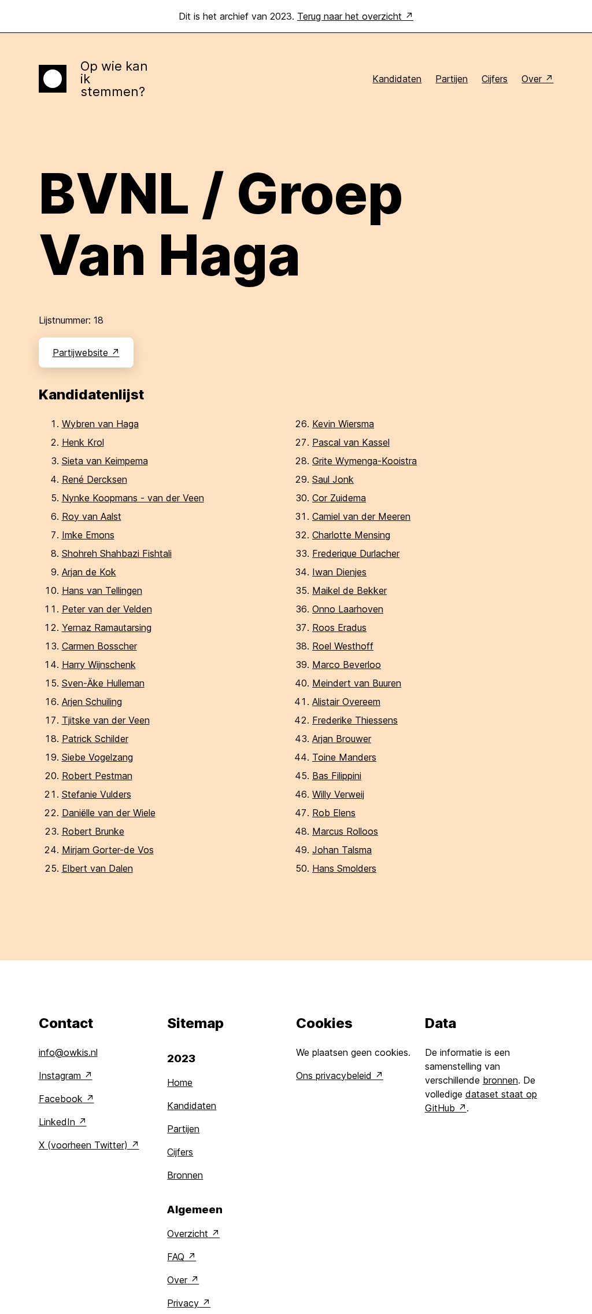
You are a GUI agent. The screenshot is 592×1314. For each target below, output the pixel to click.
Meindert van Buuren (356, 683)
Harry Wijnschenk (99, 664)
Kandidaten (396, 79)
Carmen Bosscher (99, 646)
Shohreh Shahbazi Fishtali (117, 553)
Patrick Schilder (95, 738)
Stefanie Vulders (96, 794)
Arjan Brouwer (341, 738)
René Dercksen (94, 479)
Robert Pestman (97, 775)
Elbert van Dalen (97, 868)
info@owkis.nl (68, 1052)
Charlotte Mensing (351, 535)
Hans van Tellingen (102, 590)
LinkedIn (57, 1122)
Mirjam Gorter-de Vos (108, 850)
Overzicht (187, 1233)
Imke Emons (88, 535)
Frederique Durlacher (355, 553)
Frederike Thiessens (355, 720)
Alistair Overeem (346, 701)
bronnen (500, 1080)
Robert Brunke (93, 831)
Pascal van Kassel (351, 442)
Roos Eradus (339, 627)
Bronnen (185, 1175)
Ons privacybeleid (334, 1075)
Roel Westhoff (342, 646)
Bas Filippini (336, 775)
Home (180, 1082)
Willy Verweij (338, 794)
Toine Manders (344, 757)
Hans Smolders (344, 868)
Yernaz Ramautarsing (106, 627)
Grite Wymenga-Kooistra (364, 461)
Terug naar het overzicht (349, 16)
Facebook (61, 1098)
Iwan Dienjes (339, 572)
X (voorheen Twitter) (83, 1145)
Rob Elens (334, 813)
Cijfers (495, 79)
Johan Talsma (342, 850)
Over (531, 79)
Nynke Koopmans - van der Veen (133, 498)
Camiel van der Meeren (361, 516)
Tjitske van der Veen (106, 720)
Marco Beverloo (346, 664)
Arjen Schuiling (92, 701)
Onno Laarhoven (347, 609)
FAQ (175, 1256)
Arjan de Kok (89, 572)
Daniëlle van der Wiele (109, 813)
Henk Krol (83, 442)
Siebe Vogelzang (97, 757)
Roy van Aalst (91, 516)
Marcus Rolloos (345, 831)
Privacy (183, 1303)
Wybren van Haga (100, 424)
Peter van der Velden (107, 609)
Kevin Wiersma (343, 424)
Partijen (451, 79)
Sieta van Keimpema (105, 461)
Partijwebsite (80, 352)
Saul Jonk (333, 479)
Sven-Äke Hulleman (103, 683)
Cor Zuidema (339, 498)
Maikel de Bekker (349, 590)
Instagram (60, 1075)
